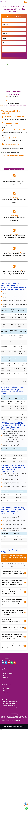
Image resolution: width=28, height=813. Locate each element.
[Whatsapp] (11, 662)
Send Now (14, 55)
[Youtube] (8, 662)
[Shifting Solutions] (5, 2)
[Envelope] (14, 662)
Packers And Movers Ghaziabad (11, 105)
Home (1, 105)
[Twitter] (6, 662)
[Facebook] (3, 662)
